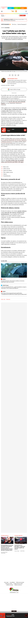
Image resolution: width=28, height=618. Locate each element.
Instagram (6, 558)
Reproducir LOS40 (25, 130)
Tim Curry (14, 24)
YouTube (11, 558)
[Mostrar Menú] (2, 11)
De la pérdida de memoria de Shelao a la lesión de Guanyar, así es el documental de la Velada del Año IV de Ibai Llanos (7, 548)
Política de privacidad (20, 582)
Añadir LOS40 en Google (15, 89)
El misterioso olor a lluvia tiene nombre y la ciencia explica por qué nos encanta (12, 281)
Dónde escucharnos (18, 584)
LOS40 (3, 8)
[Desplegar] (14, 611)
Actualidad (7, 27)
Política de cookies (8, 583)
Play (26, 615)
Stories (22, 558)
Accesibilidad (12, 582)
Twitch (19, 558)
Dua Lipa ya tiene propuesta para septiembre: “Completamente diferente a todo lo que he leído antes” (14, 293)
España (2, 15)
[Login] (26, 11)
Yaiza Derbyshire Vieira (12, 78)
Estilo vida (3, 299)
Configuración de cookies (18, 583)
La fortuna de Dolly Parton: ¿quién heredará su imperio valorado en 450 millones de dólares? (13, 287)
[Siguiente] (26, 24)
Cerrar (25, 19)
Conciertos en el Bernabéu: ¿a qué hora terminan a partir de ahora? (20, 547)
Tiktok (9, 558)
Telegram (18, 75)
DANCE (16, 8)
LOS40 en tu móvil (9, 584)
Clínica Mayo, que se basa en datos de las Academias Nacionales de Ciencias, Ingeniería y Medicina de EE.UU (13, 140)
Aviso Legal (6, 582)
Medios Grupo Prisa (14, 592)
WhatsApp (15, 75)
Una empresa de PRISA (14, 589)
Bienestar (8, 299)
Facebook (10, 75)
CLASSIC (10, 8)
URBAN (22, 8)
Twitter (12, 75)
